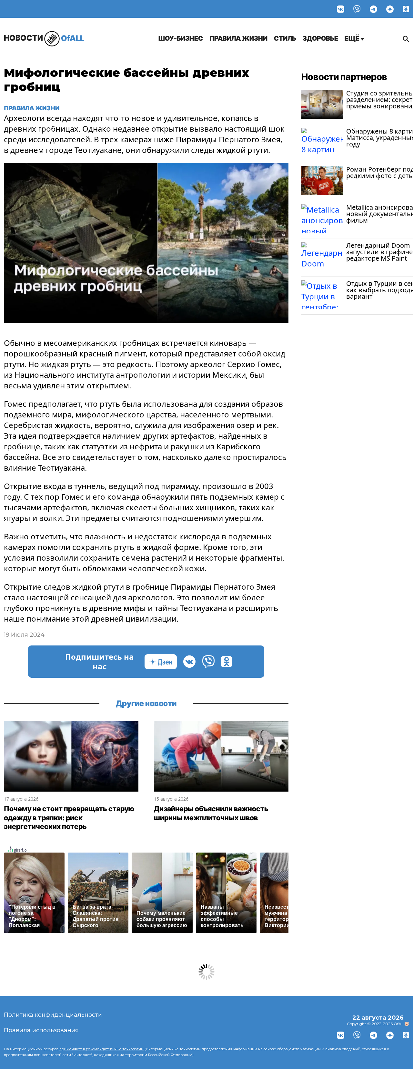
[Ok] (406, 9)
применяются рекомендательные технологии (101, 1049)
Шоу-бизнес (180, 38)
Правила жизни (238, 38)
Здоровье (320, 38)
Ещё (353, 38)
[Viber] (357, 9)
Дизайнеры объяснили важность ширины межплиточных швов (211, 813)
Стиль (285, 38)
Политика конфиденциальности (53, 1014)
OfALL (44, 38)
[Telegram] (373, 9)
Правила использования (41, 1030)
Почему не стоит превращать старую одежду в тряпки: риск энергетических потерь (69, 817)
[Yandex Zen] (390, 9)
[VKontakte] (340, 9)
